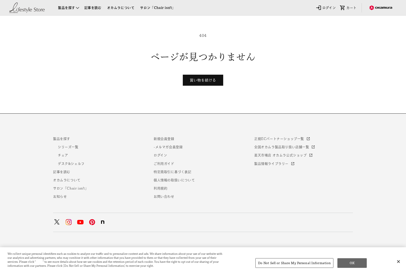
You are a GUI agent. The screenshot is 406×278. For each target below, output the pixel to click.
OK (352, 262)
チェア (63, 155)
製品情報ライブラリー (272, 163)
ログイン (160, 155)
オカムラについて (67, 180)
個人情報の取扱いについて (174, 180)
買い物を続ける (203, 80)
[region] (203, 262)
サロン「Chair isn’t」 (70, 188)
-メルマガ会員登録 (168, 147)
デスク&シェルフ (71, 163)
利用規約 (160, 188)
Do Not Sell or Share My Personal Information (294, 262)
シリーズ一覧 (68, 147)
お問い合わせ (164, 196)
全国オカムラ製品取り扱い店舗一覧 (282, 147)
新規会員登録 (164, 138)
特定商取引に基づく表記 (172, 172)
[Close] (398, 261)
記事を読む (61, 172)
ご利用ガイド (164, 163)
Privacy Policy (18, 269)
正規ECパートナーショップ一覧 (279, 138)
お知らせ (60, 196)
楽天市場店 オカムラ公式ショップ (281, 155)
